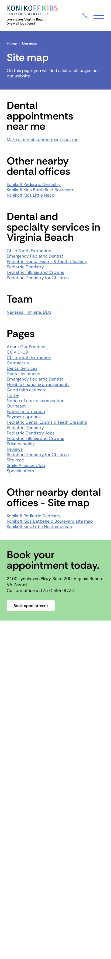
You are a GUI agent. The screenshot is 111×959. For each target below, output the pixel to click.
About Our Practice (26, 347)
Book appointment (30, 605)
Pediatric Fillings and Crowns (35, 272)
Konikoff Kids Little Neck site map (39, 526)
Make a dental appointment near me (42, 139)
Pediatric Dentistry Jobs (31, 433)
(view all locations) (21, 23)
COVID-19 (17, 352)
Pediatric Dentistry (25, 267)
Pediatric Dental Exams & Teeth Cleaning (47, 261)
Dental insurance (23, 373)
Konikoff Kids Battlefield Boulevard (41, 190)
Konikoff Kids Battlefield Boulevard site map (50, 521)
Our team (16, 406)
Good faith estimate (27, 390)
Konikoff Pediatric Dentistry (34, 184)
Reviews (15, 449)
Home (12, 43)
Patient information (26, 411)
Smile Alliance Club (26, 465)
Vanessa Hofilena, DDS (29, 312)
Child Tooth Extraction (29, 251)
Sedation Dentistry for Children (38, 277)
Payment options (24, 417)
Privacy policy (21, 444)
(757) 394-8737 (57, 590)
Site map (15, 460)
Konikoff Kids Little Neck (30, 195)
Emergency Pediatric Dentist (35, 256)
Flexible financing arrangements (38, 384)
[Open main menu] (98, 15)
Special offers (20, 471)
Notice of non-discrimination (35, 400)
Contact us (18, 363)
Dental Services (22, 368)
